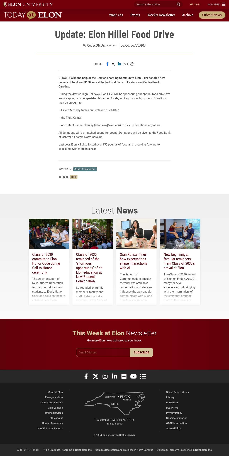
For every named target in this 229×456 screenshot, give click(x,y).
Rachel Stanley (96, 45)
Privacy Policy (174, 412)
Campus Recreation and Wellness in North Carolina (124, 450)
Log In (197, 4)
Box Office (172, 407)
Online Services (54, 412)
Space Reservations (177, 392)
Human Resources (52, 423)
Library (170, 397)
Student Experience (85, 169)
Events (135, 14)
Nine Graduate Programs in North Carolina (68, 450)
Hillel (73, 176)
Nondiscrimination (176, 418)
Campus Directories (51, 402)
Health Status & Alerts (50, 428)
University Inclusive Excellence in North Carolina (184, 450)
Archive (187, 14)
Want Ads (116, 14)
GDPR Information (176, 423)
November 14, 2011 (133, 45)
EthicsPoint (56, 418)
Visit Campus (55, 407)
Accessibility (173, 428)
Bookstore (172, 402)
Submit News (212, 14)
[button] (216, 4)
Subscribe (141, 352)
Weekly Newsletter (161, 14)
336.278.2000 (114, 423)
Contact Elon (55, 392)
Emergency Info (54, 397)
